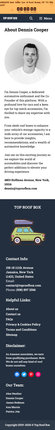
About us (12, 309)
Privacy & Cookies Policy (23, 324)
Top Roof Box (10, 18)
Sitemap (11, 335)
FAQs (9, 319)
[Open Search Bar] (31, 18)
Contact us (13, 314)
